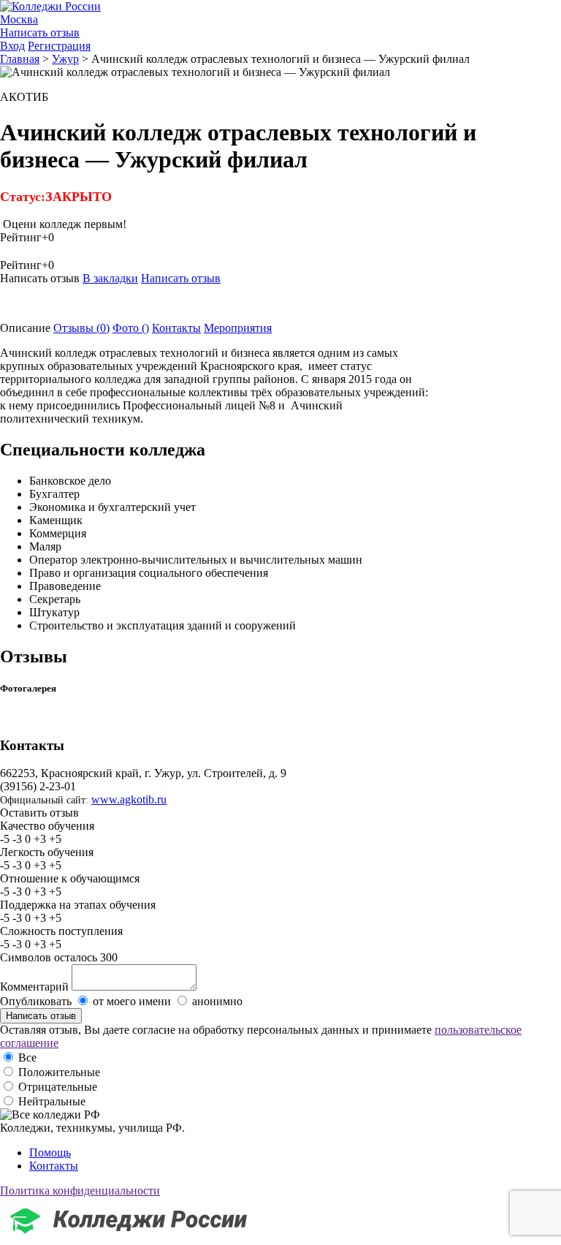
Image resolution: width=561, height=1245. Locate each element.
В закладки (110, 278)
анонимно (217, 1001)
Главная (19, 59)
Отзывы (81, 328)
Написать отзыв (40, 32)
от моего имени (132, 1001)
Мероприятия (238, 328)
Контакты (176, 328)
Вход (12, 45)
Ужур (65, 59)
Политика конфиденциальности (80, 1190)
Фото (130, 328)
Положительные (59, 1072)
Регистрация (59, 45)
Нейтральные (51, 1101)
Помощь (50, 1152)
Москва (19, 19)
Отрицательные (57, 1087)
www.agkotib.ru (129, 799)
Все (27, 1057)
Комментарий (34, 986)
